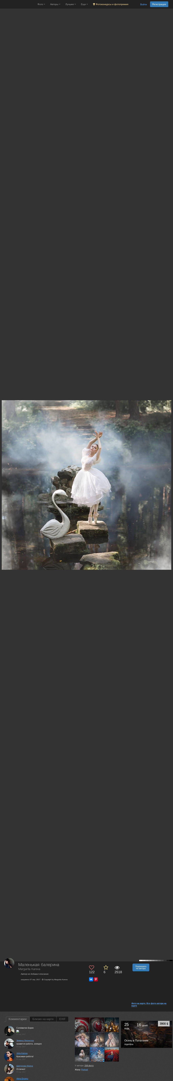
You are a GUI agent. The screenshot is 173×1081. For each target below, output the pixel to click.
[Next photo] (169, 469)
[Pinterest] (96, 979)
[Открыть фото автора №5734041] (97, 1039)
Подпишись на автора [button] (140, 967)
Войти (143, 4)
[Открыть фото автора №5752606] (112, 1025)
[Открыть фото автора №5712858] (82, 1054)
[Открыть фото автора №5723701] (112, 1039)
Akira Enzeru (22, 1078)
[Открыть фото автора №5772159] (82, 1025)
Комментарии (18, 1019)
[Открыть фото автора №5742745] (82, 1039)
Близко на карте (43, 1019)
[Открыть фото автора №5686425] (97, 1054)
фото (89, 1065)
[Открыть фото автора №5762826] (97, 1025)
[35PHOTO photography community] (18, 4)
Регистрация (159, 4)
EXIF (62, 1019)
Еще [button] (83, 4)
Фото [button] (41, 4)
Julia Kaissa (22, 1053)
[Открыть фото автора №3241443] (112, 1054)
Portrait (84, 1069)
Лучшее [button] (70, 4)
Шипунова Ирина (24, 1066)
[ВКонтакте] (91, 979)
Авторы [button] (54, 4)
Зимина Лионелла (25, 1040)
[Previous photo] (3, 469)
